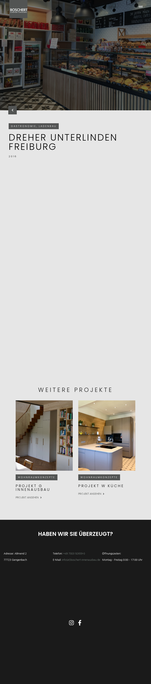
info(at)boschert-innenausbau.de (81, 560)
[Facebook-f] (79, 623)
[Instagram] (71, 623)
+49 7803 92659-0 (74, 553)
